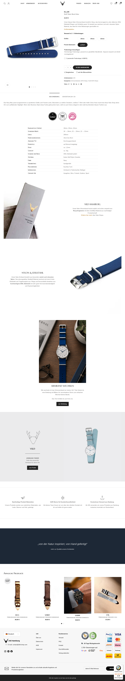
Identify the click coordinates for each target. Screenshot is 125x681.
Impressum (39, 649)
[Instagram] (5, 651)
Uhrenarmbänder (75, 81)
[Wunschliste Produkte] (111, 3)
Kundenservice (63, 634)
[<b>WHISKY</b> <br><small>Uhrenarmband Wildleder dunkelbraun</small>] (47, 595)
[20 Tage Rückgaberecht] (82, 643)
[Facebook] (11, 651)
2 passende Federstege (76, 58)
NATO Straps (84, 81)
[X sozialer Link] (71, 84)
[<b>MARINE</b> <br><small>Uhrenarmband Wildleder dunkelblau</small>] (77, 595)
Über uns (38, 637)
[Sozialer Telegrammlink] (81, 84)
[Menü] (122, 665)
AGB (37, 645)
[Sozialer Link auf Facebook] (69, 84)
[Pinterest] (8, 651)
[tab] (54, 95)
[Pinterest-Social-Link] (74, 84)
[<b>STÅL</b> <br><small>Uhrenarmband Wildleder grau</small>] (107, 595)
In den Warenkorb (82, 67)
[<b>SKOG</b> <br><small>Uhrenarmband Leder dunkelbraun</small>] (17, 595)
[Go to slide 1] (61, 623)
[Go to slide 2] (63, 623)
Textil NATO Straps (93, 81)
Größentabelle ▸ (69, 29)
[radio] (82, 39)
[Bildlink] (85, 635)
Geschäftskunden (64, 649)
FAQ (60, 641)
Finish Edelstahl (69, 44)
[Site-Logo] (63, 3)
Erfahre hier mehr (86, 215)
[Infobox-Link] (33, 668)
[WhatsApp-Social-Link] (79, 84)
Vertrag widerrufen (64, 653)
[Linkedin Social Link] (76, 84)
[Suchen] (5, 3)
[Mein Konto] (9, 3)
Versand (61, 637)
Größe (66, 38)
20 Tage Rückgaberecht (92, 643)
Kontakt (61, 645)
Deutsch (11, 634)
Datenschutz (39, 641)
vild (37, 634)
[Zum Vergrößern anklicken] (7, 85)
